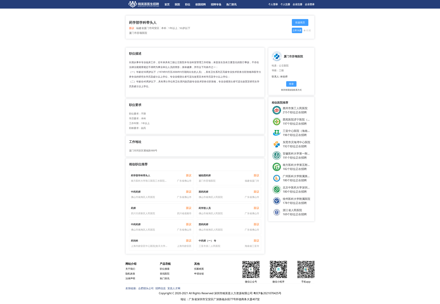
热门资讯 (231, 4)
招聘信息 (160, 288)
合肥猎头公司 (146, 288)
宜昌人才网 (173, 288)
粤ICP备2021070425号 (267, 293)
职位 (187, 4)
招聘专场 (216, 4)
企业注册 (297, 4)
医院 (177, 4)
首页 (167, 4)
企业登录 (310, 4)
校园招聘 (200, 4)
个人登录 (273, 4)
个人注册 (285, 4)
